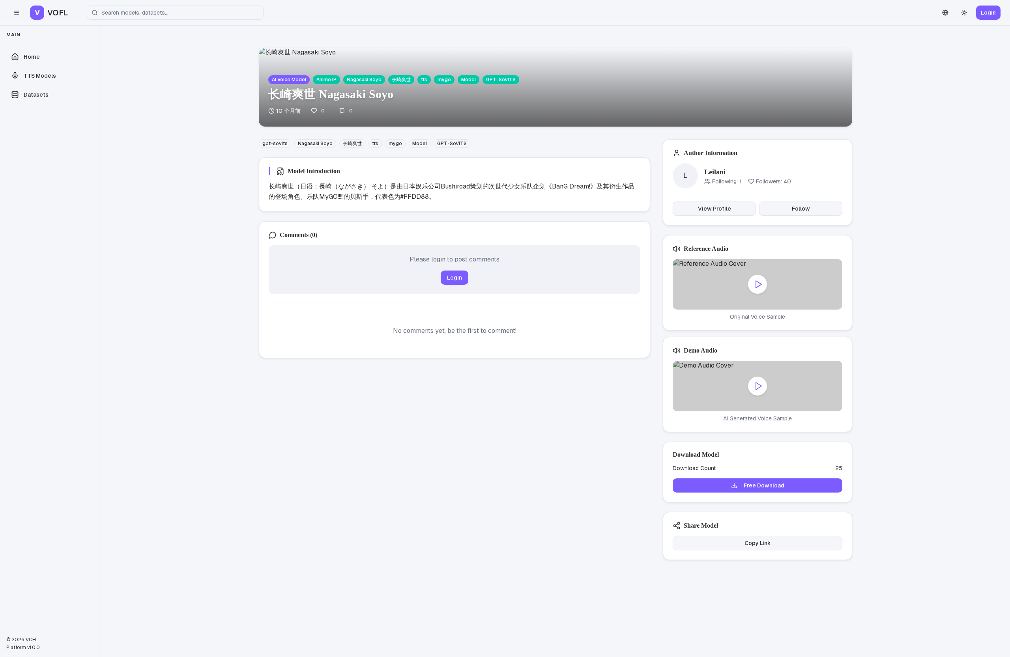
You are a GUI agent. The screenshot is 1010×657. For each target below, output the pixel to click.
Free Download (764, 485)
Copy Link (757, 543)
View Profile (714, 208)
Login (988, 12)
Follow (801, 208)
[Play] (757, 284)
